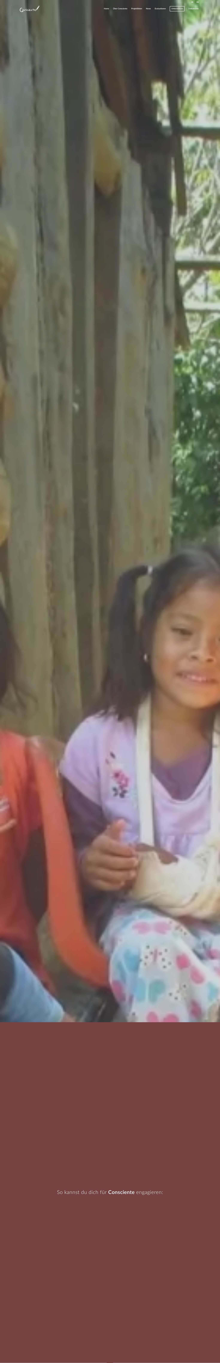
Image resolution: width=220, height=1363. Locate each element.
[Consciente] (29, 8)
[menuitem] (192, 2)
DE (192, 2)
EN (198, 2)
